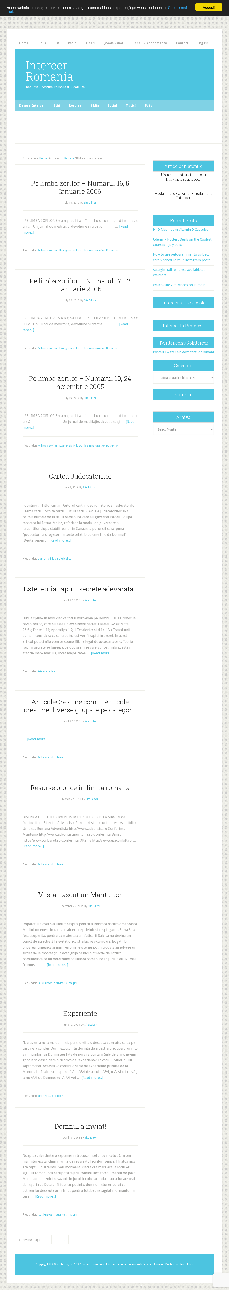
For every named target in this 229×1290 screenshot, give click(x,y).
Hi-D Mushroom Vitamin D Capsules (180, 229)
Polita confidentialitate (179, 1264)
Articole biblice (46, 671)
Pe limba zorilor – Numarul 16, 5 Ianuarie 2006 (80, 187)
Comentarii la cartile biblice (54, 558)
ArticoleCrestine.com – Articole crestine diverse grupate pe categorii (80, 705)
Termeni (158, 1264)
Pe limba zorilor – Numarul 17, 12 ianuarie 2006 (80, 284)
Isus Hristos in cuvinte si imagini (57, 983)
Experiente (80, 1013)
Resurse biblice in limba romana (80, 787)
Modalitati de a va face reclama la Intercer (183, 195)
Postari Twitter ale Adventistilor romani (183, 352)
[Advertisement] (97, 130)
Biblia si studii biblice (50, 757)
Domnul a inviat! (80, 1126)
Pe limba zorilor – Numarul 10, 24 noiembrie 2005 (80, 382)
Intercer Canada (116, 1264)
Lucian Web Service (139, 1264)
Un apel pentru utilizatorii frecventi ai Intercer (183, 176)
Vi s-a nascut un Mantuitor (80, 894)
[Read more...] (60, 540)
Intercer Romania (49, 71)
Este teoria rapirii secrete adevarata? (80, 588)
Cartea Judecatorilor (80, 476)
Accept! (209, 7)
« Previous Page (29, 1240)
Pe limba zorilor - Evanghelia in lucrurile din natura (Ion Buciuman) (78, 250)
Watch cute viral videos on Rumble (179, 285)
